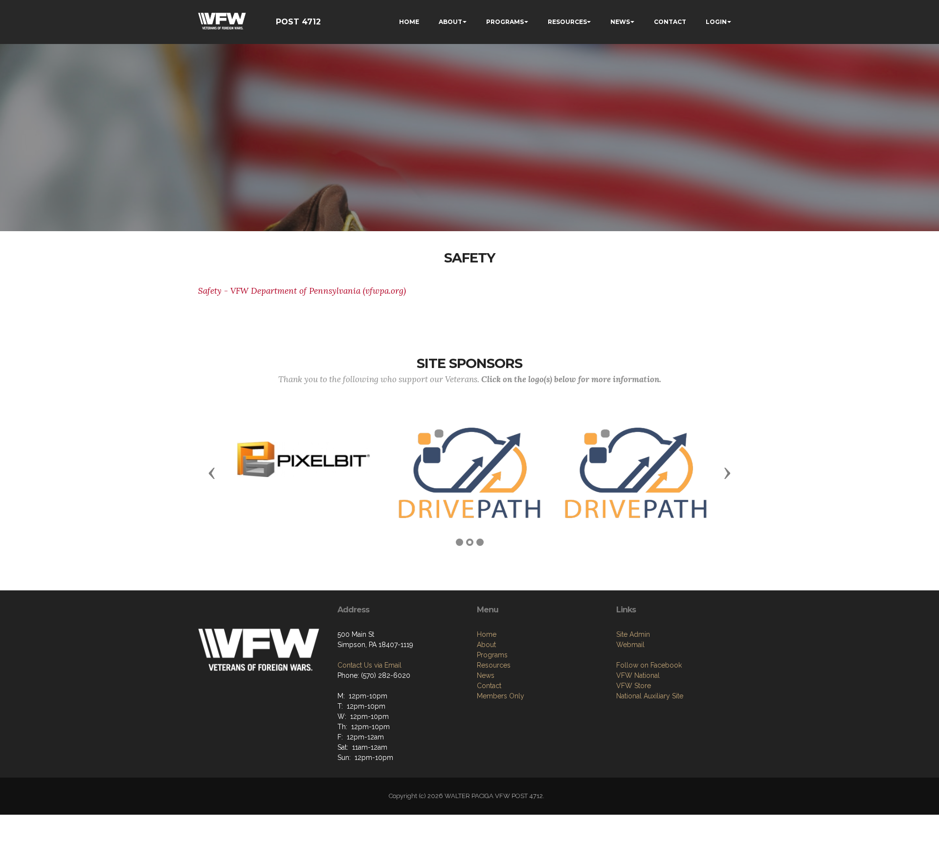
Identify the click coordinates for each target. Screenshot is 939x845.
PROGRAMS (505, 21)
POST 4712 (298, 21)
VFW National (638, 675)
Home (486, 634)
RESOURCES (567, 21)
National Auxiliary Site (649, 696)
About (486, 645)
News (485, 675)
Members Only (500, 696)
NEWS (620, 21)
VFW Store (633, 686)
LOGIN (716, 21)
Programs (492, 655)
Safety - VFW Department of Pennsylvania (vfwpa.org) (302, 290)
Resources (494, 665)
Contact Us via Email (369, 665)
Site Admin (633, 634)
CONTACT (670, 21)
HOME (409, 21)
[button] (212, 472)
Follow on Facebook (649, 665)
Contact (489, 686)
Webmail (630, 645)
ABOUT (450, 21)
